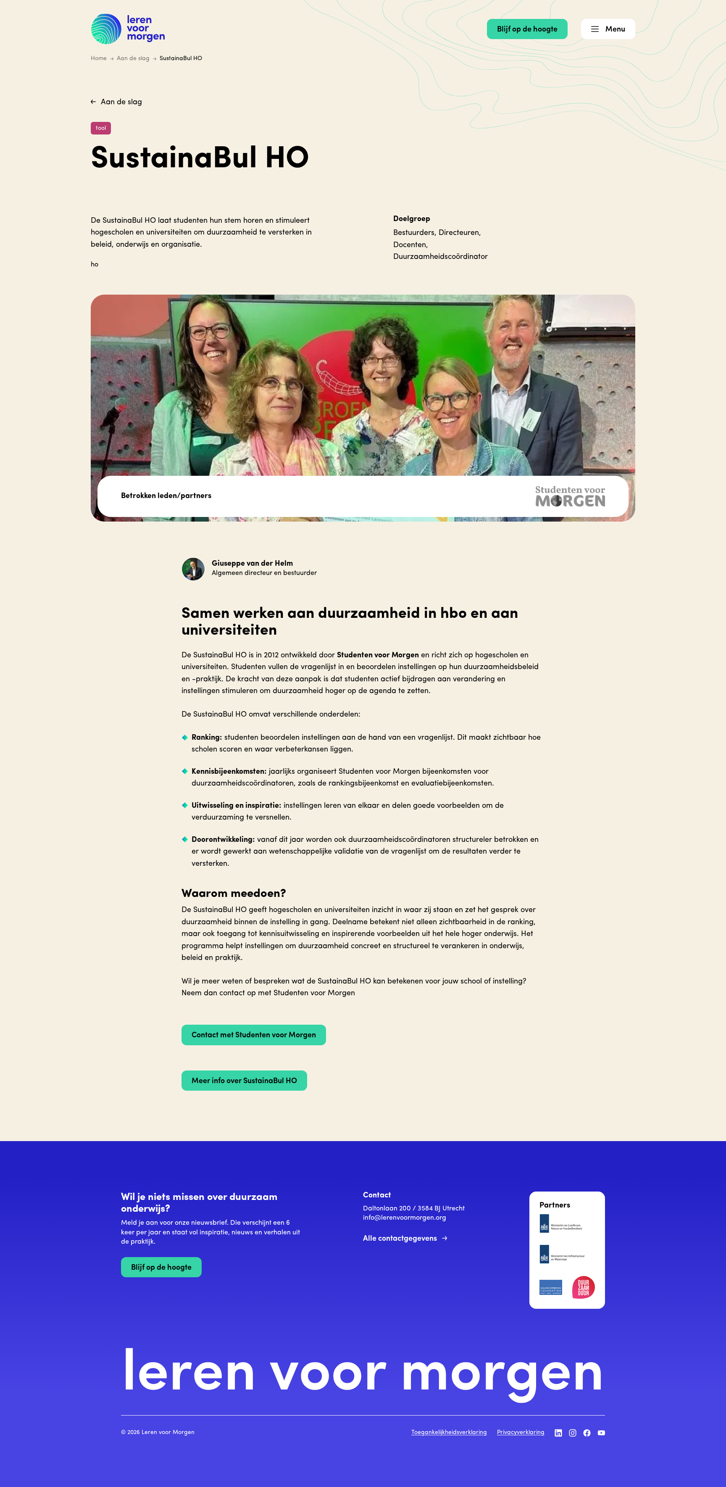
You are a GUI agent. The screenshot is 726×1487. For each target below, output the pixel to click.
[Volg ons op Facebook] (587, 1433)
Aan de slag (121, 102)
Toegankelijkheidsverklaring (449, 1432)
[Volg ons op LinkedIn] (558, 1433)
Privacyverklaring (520, 1432)
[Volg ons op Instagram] (572, 1433)
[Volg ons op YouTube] (601, 1433)
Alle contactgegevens (400, 1239)
